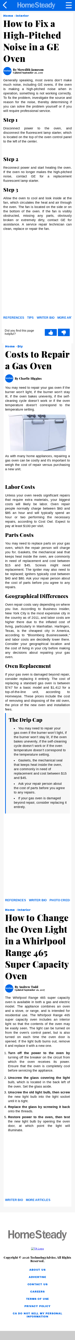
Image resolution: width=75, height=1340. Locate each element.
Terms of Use (37, 1299)
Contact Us (37, 1284)
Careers (37, 1291)
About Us (37, 1269)
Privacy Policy (37, 1306)
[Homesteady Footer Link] (37, 1235)
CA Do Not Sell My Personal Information (37, 1315)
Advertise (37, 1277)
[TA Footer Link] (37, 1248)
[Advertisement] (37, 274)
